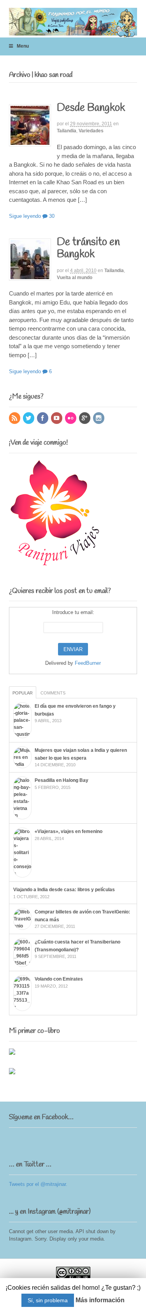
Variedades (91, 131)
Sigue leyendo (25, 216)
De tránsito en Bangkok (88, 248)
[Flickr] (71, 419)
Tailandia (66, 131)
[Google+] (85, 419)
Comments (52, 693)
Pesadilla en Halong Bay (61, 780)
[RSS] (15, 419)
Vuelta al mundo (74, 277)
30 (51, 216)
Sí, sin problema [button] (48, 1300)
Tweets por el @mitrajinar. (38, 1184)
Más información (100, 1300)
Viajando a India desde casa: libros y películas (64, 889)
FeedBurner (88, 663)
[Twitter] (29, 419)
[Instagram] (99, 419)
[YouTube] (57, 419)
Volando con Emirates (59, 979)
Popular (22, 693)
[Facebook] (43, 419)
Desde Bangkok (91, 108)
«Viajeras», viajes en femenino (68, 831)
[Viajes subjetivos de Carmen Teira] (73, 33)
